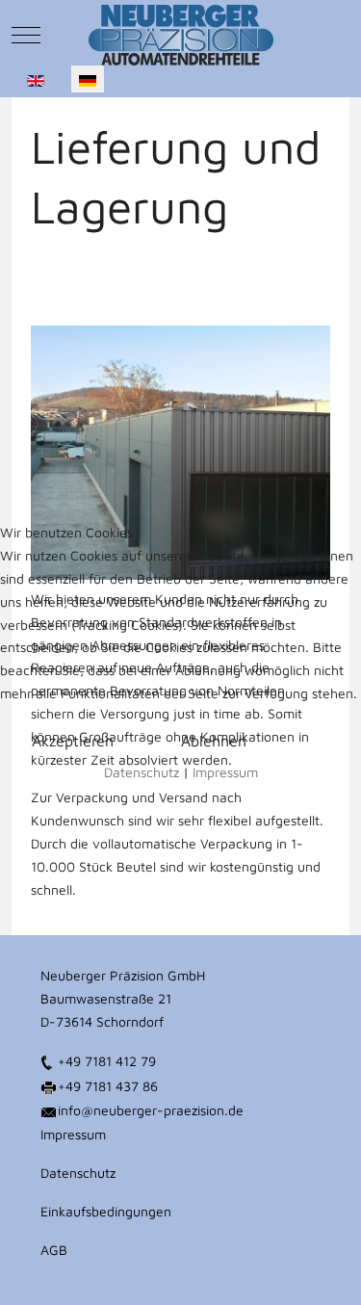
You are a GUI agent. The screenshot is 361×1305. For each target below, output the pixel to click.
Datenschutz (141, 772)
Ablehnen (213, 740)
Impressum (225, 772)
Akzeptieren (73, 740)
